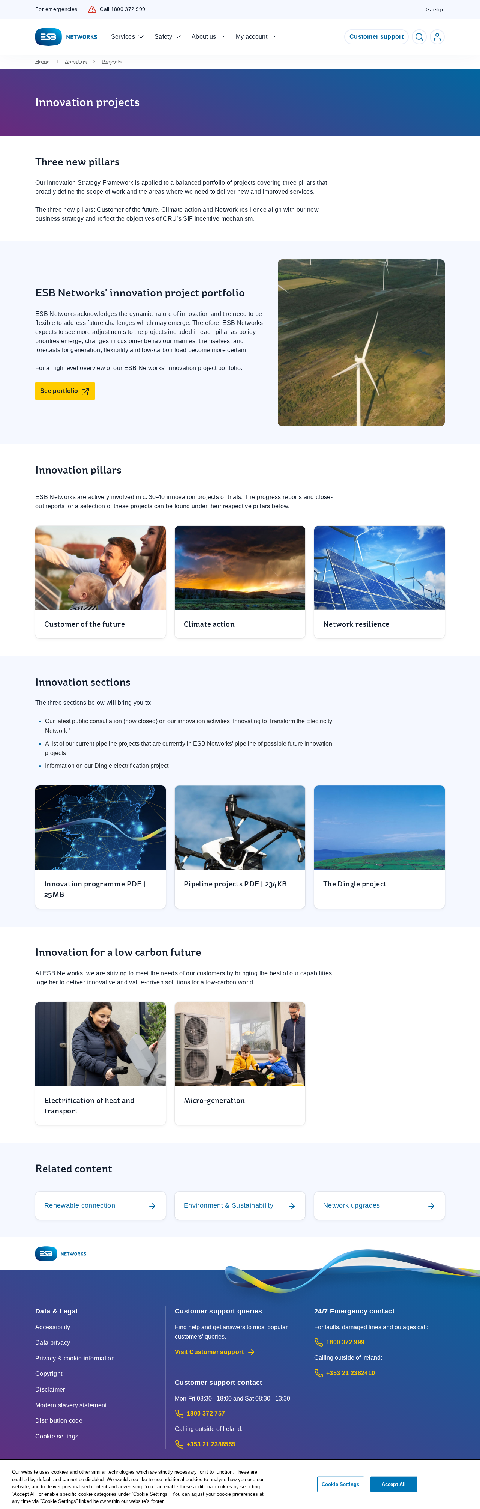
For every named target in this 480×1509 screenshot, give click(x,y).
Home (42, 62)
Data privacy (52, 1342)
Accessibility (52, 1327)
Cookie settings (56, 1436)
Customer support (377, 36)
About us (76, 62)
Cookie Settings (340, 1484)
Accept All (394, 1484)
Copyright (48, 1374)
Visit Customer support (209, 1352)
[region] (240, 1485)
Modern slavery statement (71, 1405)
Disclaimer (50, 1389)
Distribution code (58, 1420)
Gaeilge (435, 9)
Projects (112, 62)
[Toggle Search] (419, 36)
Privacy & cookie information (75, 1358)
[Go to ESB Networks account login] (437, 36)
